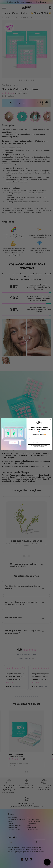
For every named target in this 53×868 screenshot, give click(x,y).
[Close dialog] (50, 420)
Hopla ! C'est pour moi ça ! (39, 442)
